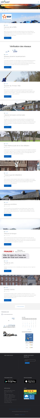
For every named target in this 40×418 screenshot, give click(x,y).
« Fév (28, 329)
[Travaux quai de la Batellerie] (20, 168)
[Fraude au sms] (20, 256)
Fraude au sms (8, 263)
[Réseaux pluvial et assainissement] (20, 49)
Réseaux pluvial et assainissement (14, 56)
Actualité (6, 25)
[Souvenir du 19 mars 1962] (20, 79)
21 (29, 325)
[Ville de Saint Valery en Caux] (5, 1)
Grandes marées (9, 289)
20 (27, 325)
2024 (4, 10)
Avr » (30, 329)
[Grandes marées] (20, 282)
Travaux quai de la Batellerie (13, 175)
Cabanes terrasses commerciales (14, 115)
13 (27, 323)
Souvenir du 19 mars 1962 (12, 86)
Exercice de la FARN (10, 27)
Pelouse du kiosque (10, 233)
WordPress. (23, 414)
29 (31, 326)
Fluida (20, 414)
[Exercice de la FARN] (20, 20)
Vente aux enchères (10, 204)
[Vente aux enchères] (20, 197)
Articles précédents (20, 306)
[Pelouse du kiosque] (20, 227)
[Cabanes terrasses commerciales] (20, 108)
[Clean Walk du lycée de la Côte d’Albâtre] (20, 139)
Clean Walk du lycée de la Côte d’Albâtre (16, 146)
